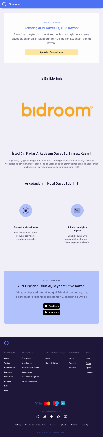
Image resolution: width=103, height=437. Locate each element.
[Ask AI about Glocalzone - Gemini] (51, 416)
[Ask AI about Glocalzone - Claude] (44, 416)
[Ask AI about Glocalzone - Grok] (58, 416)
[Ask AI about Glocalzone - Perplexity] (65, 416)
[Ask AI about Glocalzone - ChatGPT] (37, 416)
